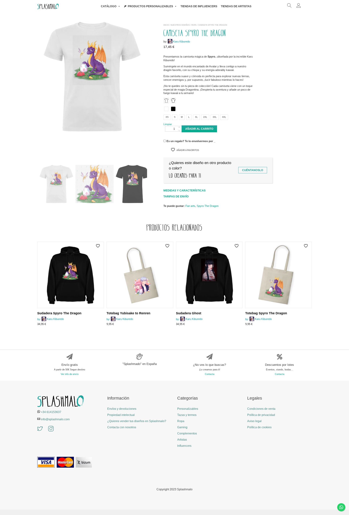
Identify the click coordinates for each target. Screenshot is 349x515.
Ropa (193, 25)
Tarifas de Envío (176, 196)
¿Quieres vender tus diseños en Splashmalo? (136, 421)
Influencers (184, 445)
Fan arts (190, 205)
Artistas (182, 439)
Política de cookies (259, 427)
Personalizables (187, 408)
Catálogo (109, 6)
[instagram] (51, 429)
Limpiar (167, 124)
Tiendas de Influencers (198, 6)
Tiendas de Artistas (236, 6)
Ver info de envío (70, 374)
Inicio (166, 25)
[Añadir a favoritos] (98, 246)
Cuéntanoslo (252, 170)
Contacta (209, 374)
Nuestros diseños (180, 25)
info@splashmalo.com (55, 419)
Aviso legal (254, 421)
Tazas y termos (186, 414)
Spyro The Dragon (207, 205)
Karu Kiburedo (181, 41)
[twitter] (40, 429)
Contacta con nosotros (121, 427)
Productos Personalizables (150, 6)
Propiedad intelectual (121, 414)
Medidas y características (184, 190)
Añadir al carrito (199, 128)
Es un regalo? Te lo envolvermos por (190, 141)
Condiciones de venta (261, 408)
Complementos (187, 433)
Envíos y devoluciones (121, 408)
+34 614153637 (51, 412)
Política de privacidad (261, 414)
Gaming (182, 427)
